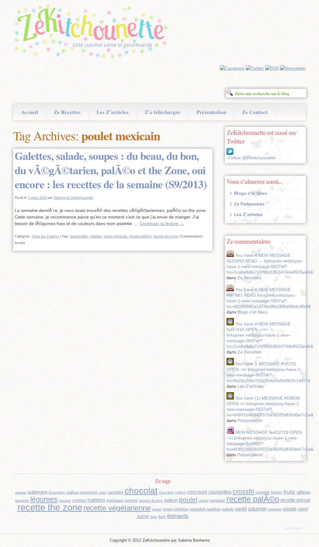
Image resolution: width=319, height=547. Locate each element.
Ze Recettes (67, 112)
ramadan (217, 500)
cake (102, 492)
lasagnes (22, 500)
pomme (131, 500)
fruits (289, 492)
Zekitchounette (92, 32)
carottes (115, 492)
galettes (96, 236)
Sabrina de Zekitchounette (73, 197)
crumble (262, 492)
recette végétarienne (117, 508)
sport (303, 508)
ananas (20, 492)
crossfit (243, 491)
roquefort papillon (205, 509)
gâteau (303, 492)
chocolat (141, 491)
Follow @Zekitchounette (252, 157)
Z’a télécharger (163, 112)
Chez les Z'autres (45, 236)
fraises (276, 492)
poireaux (115, 500)
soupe (290, 508)
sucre (143, 516)
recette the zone (165, 236)
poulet (188, 499)
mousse (65, 500)
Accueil (29, 112)
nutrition (96, 500)
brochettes (57, 492)
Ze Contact (255, 112)
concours (197, 492)
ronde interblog (175, 509)
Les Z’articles (113, 112)
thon (162, 517)
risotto (156, 509)
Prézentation (211, 112)
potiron (171, 500)
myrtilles (79, 500)
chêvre (180, 492)
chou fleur (166, 492)
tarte (153, 517)
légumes (44, 499)
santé (241, 508)
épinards (177, 516)
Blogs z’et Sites (250, 193)
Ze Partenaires (249, 203)
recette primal (295, 500)
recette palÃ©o (140, 236)
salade (228, 509)
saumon (257, 509)
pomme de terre (151, 500)
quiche (204, 500)
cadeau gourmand (82, 492)
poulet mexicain (115, 236)
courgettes (219, 492)
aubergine (38, 492)
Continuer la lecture (162, 223)
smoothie (275, 509)
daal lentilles (79, 236)
